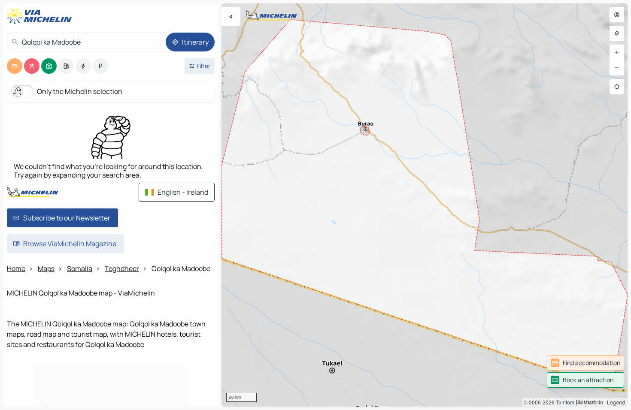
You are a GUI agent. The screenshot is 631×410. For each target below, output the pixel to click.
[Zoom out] (617, 67)
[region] (424, 205)
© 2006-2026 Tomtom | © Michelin (563, 402)
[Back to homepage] (41, 16)
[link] (585, 363)
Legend (616, 402)
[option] (14, 66)
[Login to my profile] (617, 14)
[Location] (617, 86)
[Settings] (617, 33)
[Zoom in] (617, 52)
